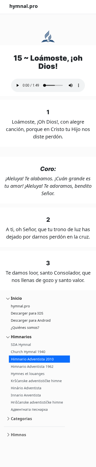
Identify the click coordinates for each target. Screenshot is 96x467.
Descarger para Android (31, 320)
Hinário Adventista (26, 388)
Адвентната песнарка (29, 409)
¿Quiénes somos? (25, 327)
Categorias (21, 418)
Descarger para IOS (27, 313)
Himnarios (21, 336)
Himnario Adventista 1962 (32, 366)
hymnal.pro (20, 306)
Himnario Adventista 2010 (32, 359)
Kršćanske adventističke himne (36, 380)
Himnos (18, 434)
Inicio (16, 298)
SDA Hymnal (21, 344)
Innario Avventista (26, 395)
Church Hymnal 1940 (28, 351)
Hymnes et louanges (28, 373)
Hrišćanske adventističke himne (37, 402)
